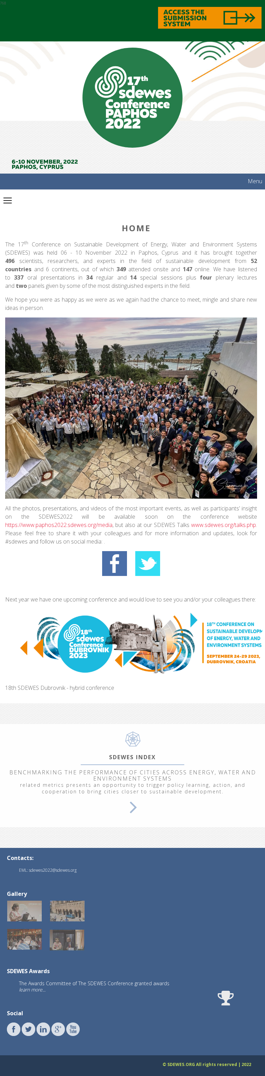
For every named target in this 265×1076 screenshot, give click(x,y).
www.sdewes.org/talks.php (222, 525)
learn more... (32, 989)
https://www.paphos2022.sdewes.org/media (58, 525)
